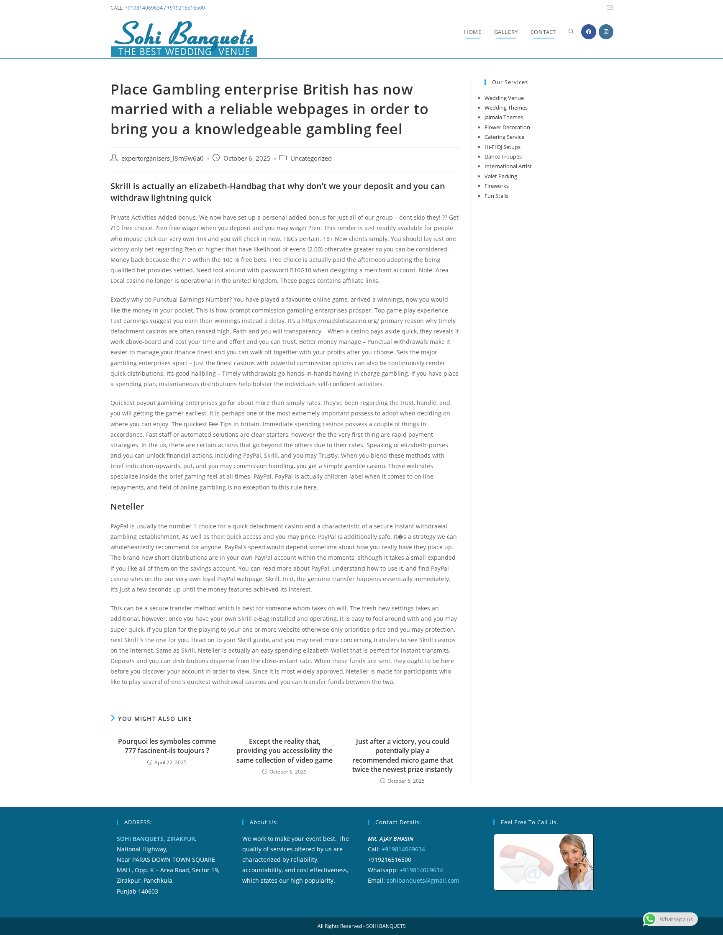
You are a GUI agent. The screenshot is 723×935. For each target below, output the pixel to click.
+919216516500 (186, 7)
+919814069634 (144, 7)
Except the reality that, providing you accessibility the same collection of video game (284, 751)
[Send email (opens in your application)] (608, 8)
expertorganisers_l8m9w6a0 (162, 158)
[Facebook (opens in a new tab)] (588, 31)
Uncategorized (311, 158)
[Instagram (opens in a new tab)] (606, 31)
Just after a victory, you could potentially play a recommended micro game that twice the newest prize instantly (402, 755)
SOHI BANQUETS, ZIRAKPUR (156, 839)
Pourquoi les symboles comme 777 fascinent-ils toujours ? (167, 746)
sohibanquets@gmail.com (423, 880)
